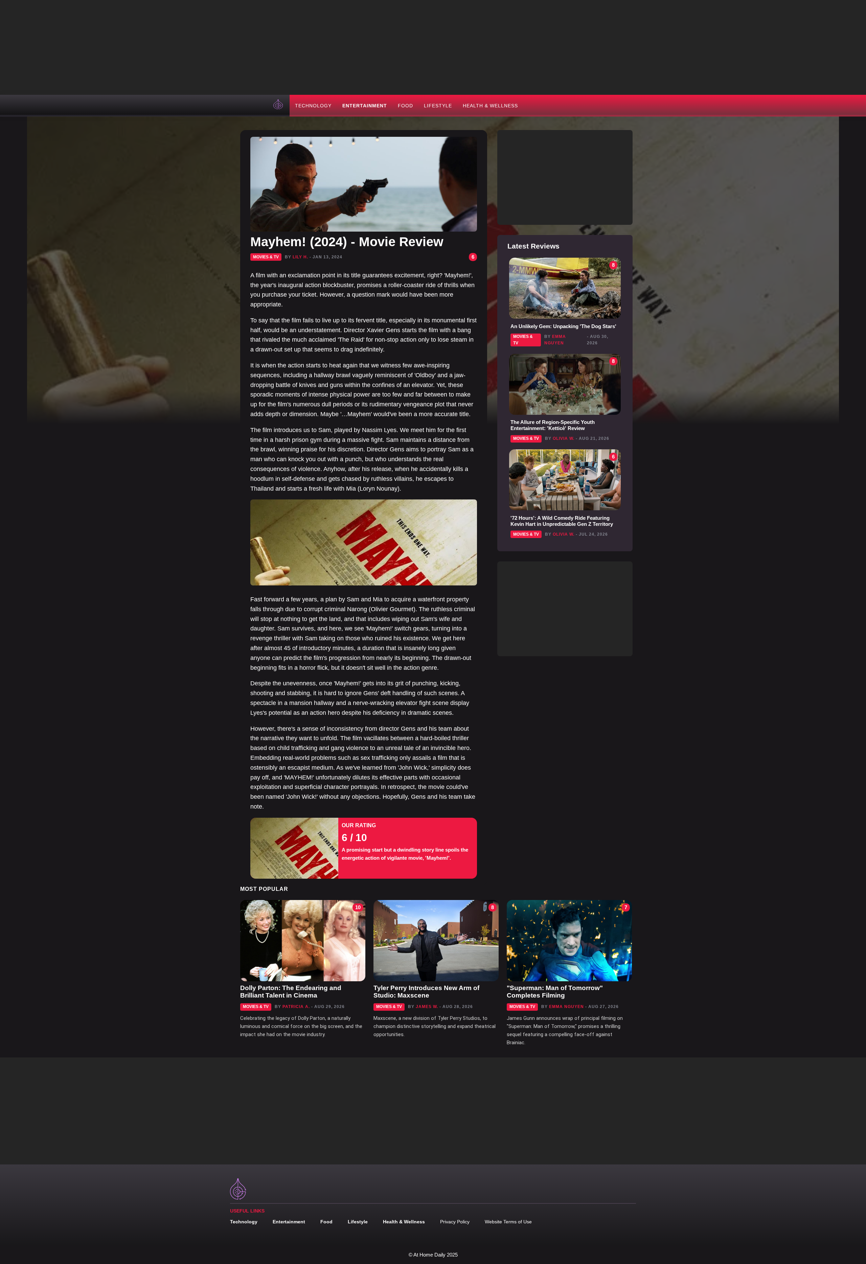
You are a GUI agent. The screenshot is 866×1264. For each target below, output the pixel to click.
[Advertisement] (433, 47)
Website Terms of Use (508, 1221)
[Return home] (278, 105)
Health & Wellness (490, 105)
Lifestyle (438, 105)
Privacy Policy (455, 1221)
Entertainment (364, 105)
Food (405, 105)
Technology (313, 105)
